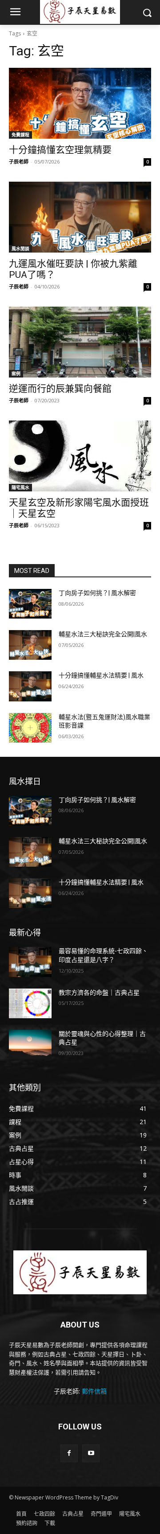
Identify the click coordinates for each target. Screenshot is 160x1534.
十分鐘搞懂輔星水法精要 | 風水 (101, 675)
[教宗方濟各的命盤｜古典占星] (30, 1003)
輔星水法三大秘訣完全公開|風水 (103, 634)
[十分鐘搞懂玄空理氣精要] (80, 103)
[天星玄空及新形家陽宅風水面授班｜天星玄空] (80, 455)
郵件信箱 (94, 1391)
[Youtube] (91, 1453)
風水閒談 (20, 248)
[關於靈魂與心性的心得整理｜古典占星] (30, 1044)
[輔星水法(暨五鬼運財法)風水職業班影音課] (30, 728)
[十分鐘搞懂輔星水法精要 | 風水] (30, 686)
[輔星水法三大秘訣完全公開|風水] (30, 645)
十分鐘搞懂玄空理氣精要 (60, 149)
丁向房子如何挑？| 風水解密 (97, 592)
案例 (16, 373)
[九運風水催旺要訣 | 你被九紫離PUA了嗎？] (80, 217)
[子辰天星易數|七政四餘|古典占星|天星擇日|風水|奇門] (80, 1272)
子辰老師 (18, 161)
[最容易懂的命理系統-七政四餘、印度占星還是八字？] (30, 962)
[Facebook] (69, 1453)
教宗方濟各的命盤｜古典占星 (99, 992)
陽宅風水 (20, 487)
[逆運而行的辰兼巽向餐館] (80, 342)
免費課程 (20, 135)
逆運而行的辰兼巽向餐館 (60, 388)
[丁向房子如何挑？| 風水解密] (30, 604)
